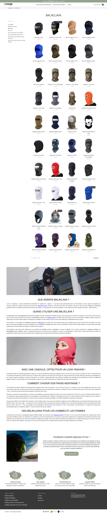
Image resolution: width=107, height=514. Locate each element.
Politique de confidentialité (11, 500)
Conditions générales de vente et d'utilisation (16, 505)
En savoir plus (71, 453)
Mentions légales (9, 495)
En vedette (10, 24)
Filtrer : (10, 21)
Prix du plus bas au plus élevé (15, 32)
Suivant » (96, 258)
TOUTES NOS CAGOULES (43, 5)
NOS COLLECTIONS (59, 5)
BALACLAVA (17, 8)
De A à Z (10, 28)
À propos (40, 498)
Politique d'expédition (10, 498)
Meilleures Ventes (12, 26)
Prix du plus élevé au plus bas (15, 34)
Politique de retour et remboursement (14, 502)
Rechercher (41, 500)
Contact (40, 495)
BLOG (69, 5)
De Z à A (10, 30)
